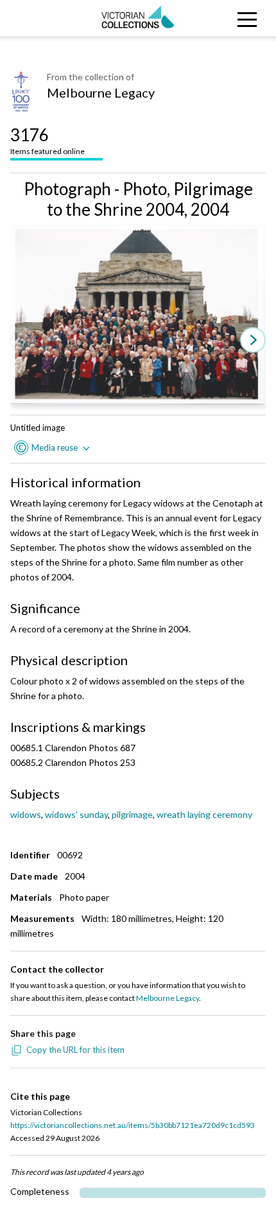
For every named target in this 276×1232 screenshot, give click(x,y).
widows (25, 814)
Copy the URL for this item (75, 1050)
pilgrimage (132, 814)
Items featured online (47, 140)
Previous (23, 340)
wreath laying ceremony (204, 814)
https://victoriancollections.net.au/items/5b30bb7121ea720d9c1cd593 (132, 1125)
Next (253, 340)
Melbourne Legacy (101, 92)
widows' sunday (76, 814)
